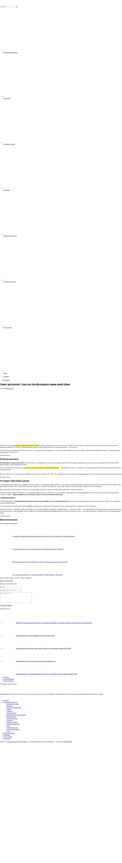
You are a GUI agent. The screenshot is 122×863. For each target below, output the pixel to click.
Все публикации (8, 679)
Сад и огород (7, 737)
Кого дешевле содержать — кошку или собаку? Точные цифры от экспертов (37, 575)
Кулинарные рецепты (10, 702)
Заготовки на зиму (13, 704)
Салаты (9, 709)
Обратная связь (8, 681)
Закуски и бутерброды (14, 708)
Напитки (9, 720)
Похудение (6, 738)
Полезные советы (9, 733)
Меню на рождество (13, 729)
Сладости (10, 711)
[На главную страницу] (61, 3)
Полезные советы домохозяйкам (17, 742)
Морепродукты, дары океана (16, 715)
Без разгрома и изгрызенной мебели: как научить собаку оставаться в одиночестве (39, 562)
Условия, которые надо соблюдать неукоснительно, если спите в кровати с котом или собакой (43, 536)
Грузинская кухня (12, 728)
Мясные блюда (11, 717)
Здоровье (10, 388)
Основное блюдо (12, 718)
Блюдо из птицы (12, 722)
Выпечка (9, 706)
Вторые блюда (11, 713)
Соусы (9, 731)
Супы (8, 726)
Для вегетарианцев (13, 724)
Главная (6, 677)
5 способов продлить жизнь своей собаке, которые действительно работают (37, 549)
